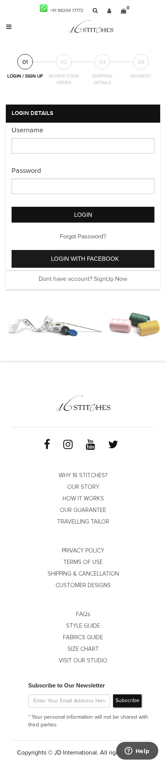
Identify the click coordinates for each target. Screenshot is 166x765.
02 (63, 62)
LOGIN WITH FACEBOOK (85, 258)
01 (25, 62)
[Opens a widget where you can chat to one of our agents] (137, 751)
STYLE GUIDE (83, 626)
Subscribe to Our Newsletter (66, 685)
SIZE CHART (83, 649)
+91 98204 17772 (65, 10)
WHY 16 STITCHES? (83, 475)
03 (102, 62)
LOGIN (83, 214)
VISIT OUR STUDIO (83, 661)
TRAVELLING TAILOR (83, 522)
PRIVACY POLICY (83, 551)
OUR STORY (83, 487)
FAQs (83, 614)
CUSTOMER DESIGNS (83, 585)
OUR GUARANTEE (83, 510)
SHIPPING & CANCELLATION (83, 574)
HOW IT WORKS (83, 499)
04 (141, 62)
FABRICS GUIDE (83, 637)
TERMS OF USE (83, 562)
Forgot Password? (83, 236)
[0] (123, 11)
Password (26, 170)
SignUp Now (110, 279)
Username (27, 130)
